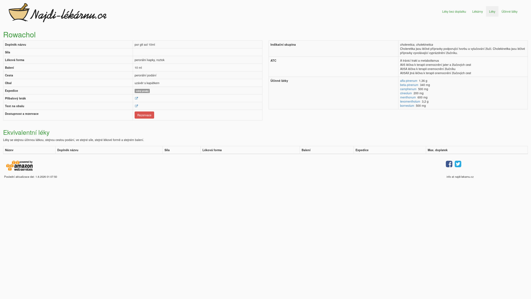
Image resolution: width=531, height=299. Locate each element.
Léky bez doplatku (454, 11)
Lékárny (477, 11)
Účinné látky (510, 11)
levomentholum (410, 101)
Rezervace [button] (144, 115)
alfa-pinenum (408, 80)
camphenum (408, 89)
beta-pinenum (409, 85)
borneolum (407, 105)
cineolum (406, 93)
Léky (492, 11)
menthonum (408, 97)
